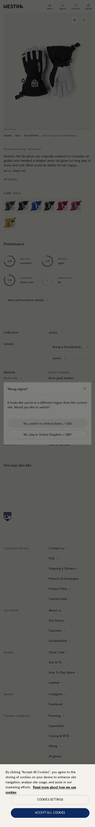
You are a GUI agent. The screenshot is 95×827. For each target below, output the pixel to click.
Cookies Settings (50, 799)
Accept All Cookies (50, 812)
